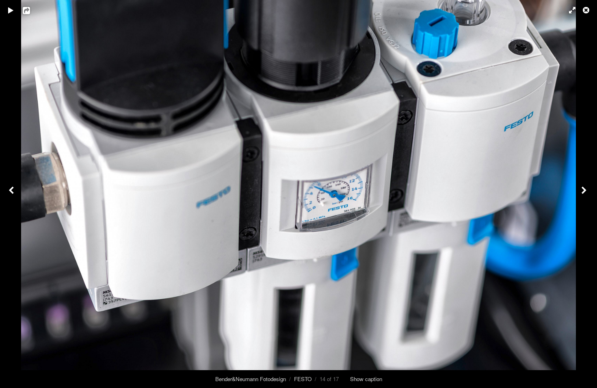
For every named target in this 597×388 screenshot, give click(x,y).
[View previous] (12, 194)
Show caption (366, 379)
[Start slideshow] (11, 10)
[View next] (585, 194)
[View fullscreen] (568, 10)
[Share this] (32, 10)
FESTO (302, 379)
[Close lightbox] (587, 10)
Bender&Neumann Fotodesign (250, 379)
